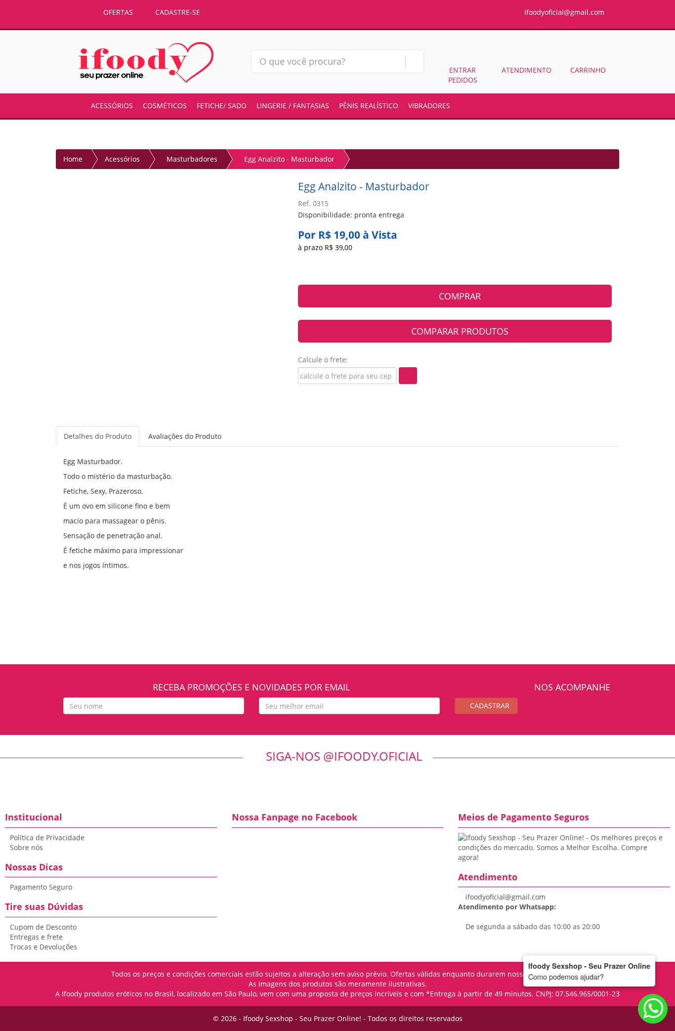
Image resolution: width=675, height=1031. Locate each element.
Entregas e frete (36, 937)
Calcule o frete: (323, 359)
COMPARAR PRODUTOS (458, 331)
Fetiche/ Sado (222, 105)
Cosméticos (165, 105)
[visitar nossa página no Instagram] (581, 712)
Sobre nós (26, 847)
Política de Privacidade (47, 837)
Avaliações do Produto (184, 436)
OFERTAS (117, 12)
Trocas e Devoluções (43, 946)
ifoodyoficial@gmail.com (563, 12)
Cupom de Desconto (43, 927)
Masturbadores (192, 159)
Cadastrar (488, 705)
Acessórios (112, 105)
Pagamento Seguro (41, 887)
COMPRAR (458, 296)
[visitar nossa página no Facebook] (563, 712)
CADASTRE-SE (176, 12)
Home (73, 159)
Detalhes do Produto (97, 436)
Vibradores (429, 105)
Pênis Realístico (368, 105)
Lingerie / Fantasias (292, 105)
